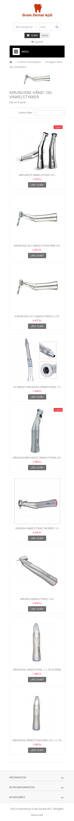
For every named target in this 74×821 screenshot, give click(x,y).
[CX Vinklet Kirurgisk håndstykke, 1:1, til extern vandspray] (37, 359)
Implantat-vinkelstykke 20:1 (37, 175)
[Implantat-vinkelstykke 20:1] (37, 147)
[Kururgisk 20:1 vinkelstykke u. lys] (37, 289)
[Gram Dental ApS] (37, 10)
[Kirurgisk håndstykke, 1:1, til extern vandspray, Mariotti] (37, 642)
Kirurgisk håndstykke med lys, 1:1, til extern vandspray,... (37, 741)
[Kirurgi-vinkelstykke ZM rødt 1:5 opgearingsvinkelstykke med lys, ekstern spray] (37, 501)
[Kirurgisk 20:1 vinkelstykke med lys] (37, 218)
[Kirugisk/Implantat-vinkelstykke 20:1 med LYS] (37, 430)
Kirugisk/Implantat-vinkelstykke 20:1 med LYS (37, 459)
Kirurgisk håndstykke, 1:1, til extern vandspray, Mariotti (37, 671)
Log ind (38, 41)
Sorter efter (25, 112)
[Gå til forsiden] (10, 62)
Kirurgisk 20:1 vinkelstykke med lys (37, 245)
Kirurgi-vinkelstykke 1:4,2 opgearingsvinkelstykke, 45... (37, 600)
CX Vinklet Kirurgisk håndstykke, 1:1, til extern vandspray (37, 388)
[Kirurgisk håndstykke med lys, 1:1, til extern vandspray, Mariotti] (37, 713)
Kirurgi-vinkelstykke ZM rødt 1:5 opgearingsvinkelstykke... (37, 529)
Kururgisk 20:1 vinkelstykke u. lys (37, 316)
